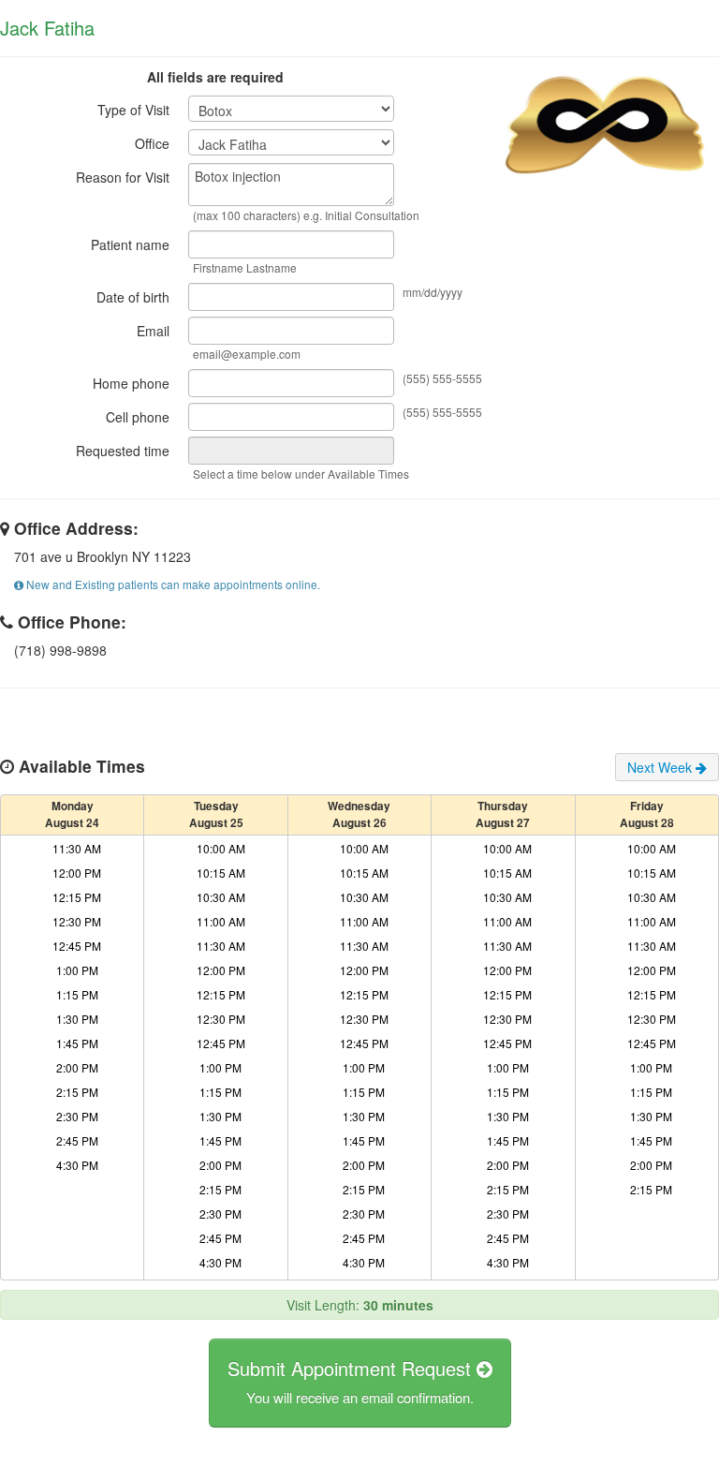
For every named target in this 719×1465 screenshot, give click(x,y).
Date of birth (132, 297)
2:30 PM (77, 1116)
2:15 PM (77, 1092)
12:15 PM (76, 897)
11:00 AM (221, 921)
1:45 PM (77, 1043)
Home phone (131, 383)
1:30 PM (77, 1019)
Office (152, 143)
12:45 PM (76, 946)
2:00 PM (77, 1067)
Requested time (122, 450)
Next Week (661, 767)
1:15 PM (77, 994)
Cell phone (137, 416)
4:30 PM (77, 1165)
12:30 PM (76, 921)
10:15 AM (221, 872)
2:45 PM (77, 1140)
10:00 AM (221, 848)
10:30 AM (221, 897)
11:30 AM (76, 848)
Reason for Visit (122, 177)
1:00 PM (77, 970)
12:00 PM (76, 872)
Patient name (130, 244)
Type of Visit (133, 109)
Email (153, 330)
